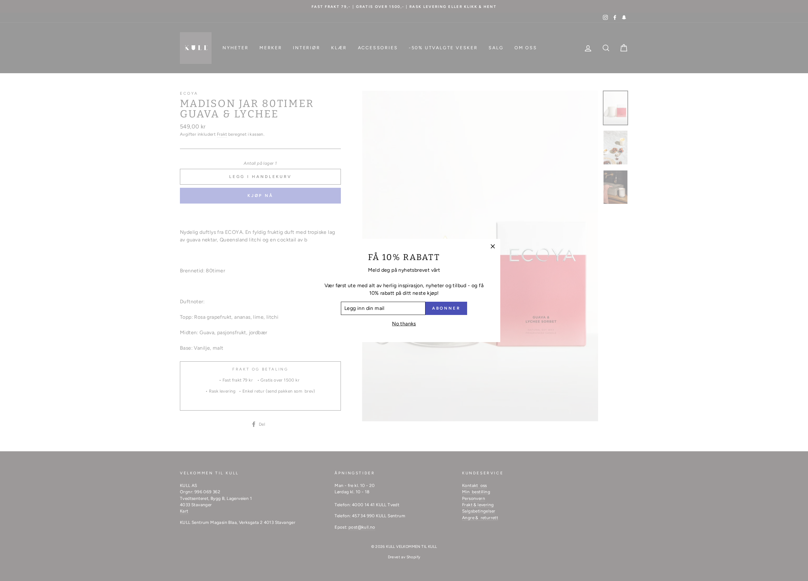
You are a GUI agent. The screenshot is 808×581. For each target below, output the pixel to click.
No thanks (404, 324)
